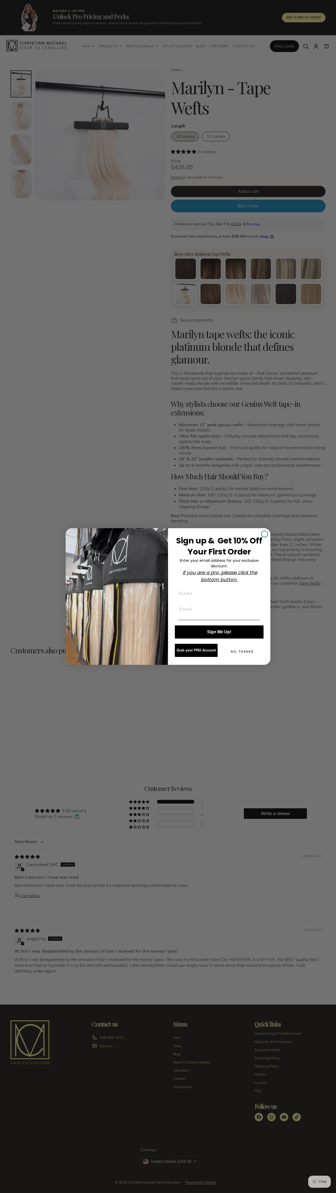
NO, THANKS (242, 651)
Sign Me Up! (219, 632)
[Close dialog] (264, 534)
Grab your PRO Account (196, 650)
